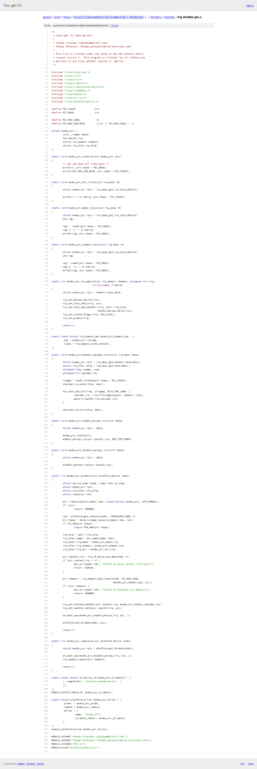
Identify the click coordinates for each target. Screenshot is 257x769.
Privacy (31, 763)
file (114, 25)
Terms (40, 763)
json (251, 763)
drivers (156, 17)
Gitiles (21, 763)
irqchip (169, 17)
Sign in (250, 5)
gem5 (47, 17)
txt (242, 763)
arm (57, 17)
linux (66, 17)
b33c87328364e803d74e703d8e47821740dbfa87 (108, 17)
